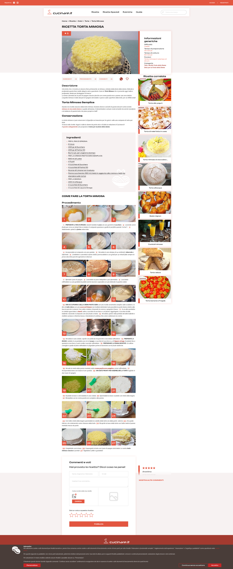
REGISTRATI (224, 2)
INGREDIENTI (67, 79)
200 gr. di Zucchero (76, 147)
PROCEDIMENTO (85, 79)
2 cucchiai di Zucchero (78, 185)
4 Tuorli (71, 162)
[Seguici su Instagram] (17, 2)
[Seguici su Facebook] (13, 2)
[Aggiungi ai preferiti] (127, 79)
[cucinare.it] (59, 12)
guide (139, 12)
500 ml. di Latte (75, 159)
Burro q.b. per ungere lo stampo (81, 153)
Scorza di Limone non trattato (81, 170)
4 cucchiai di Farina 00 (78, 167)
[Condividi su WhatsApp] (121, 80)
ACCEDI (212, 2)
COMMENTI (103, 79)
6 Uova (71, 144)
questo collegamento (70, 127)
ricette (95, 12)
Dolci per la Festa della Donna (154, 67)
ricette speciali (111, 12)
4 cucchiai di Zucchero (78, 164)
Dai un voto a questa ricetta (81, 510)
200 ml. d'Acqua (75, 182)
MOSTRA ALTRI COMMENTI (151, 480)
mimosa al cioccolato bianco (72, 109)
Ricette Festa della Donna (157, 65)
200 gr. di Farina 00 (76, 150)
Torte (146, 65)
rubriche (127, 12)
